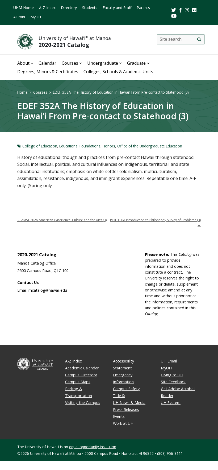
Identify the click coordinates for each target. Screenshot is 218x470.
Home (22, 92)
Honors (109, 146)
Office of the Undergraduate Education (149, 146)
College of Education (39, 146)
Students (89, 7)
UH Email (169, 361)
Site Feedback (173, 381)
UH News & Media (129, 402)
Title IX (119, 395)
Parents (143, 7)
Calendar (47, 63)
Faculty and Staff (117, 7)
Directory (69, 7)
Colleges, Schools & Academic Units (118, 72)
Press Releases (126, 409)
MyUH (35, 16)
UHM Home (23, 7)
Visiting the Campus (82, 402)
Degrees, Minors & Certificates (47, 72)
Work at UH (123, 423)
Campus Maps (77, 381)
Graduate (136, 63)
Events (119, 416)
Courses (70, 63)
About (23, 63)
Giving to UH (172, 374)
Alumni (19, 16)
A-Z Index (47, 7)
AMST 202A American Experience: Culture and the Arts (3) (62, 220)
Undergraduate (102, 63)
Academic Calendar (82, 367)
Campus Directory (81, 374)
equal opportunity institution (92, 446)
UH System (171, 402)
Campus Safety (126, 388)
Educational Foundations (79, 146)
